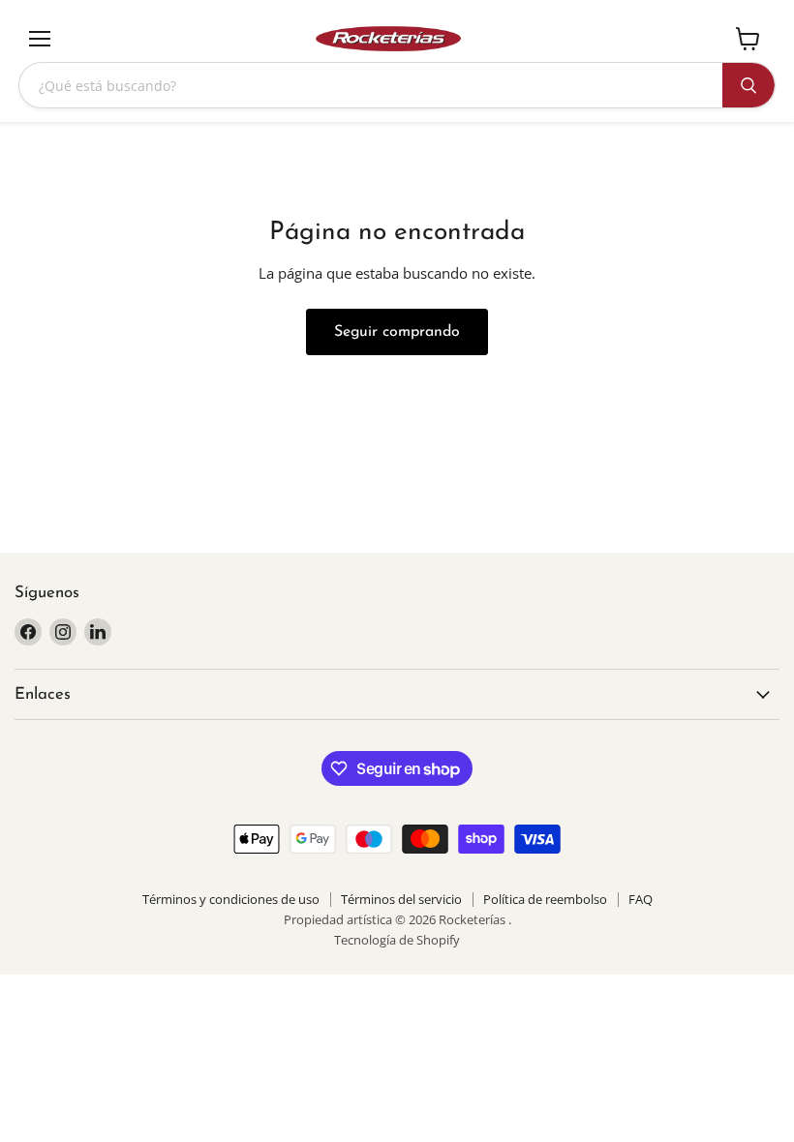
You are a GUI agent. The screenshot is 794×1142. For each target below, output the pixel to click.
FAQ (640, 899)
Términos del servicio (401, 899)
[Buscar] (748, 85)
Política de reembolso (545, 899)
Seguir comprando (397, 332)
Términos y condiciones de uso (231, 899)
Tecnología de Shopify (397, 939)
